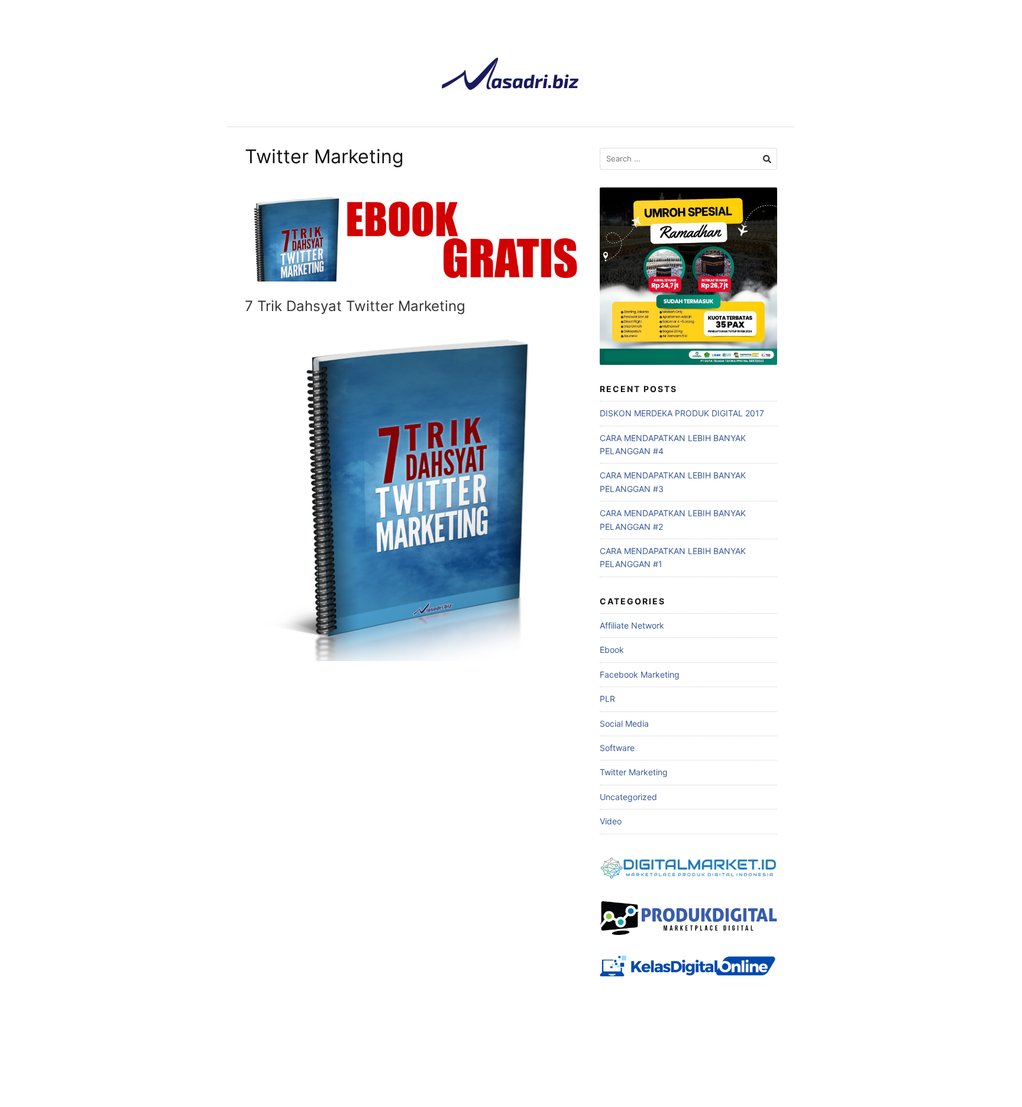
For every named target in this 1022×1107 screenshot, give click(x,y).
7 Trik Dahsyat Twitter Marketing (355, 306)
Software (617, 748)
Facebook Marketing (640, 674)
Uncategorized (628, 797)
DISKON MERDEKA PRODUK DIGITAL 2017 (682, 413)
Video (611, 821)
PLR (607, 699)
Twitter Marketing (634, 772)
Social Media (624, 723)
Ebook (612, 650)
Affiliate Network (632, 625)
